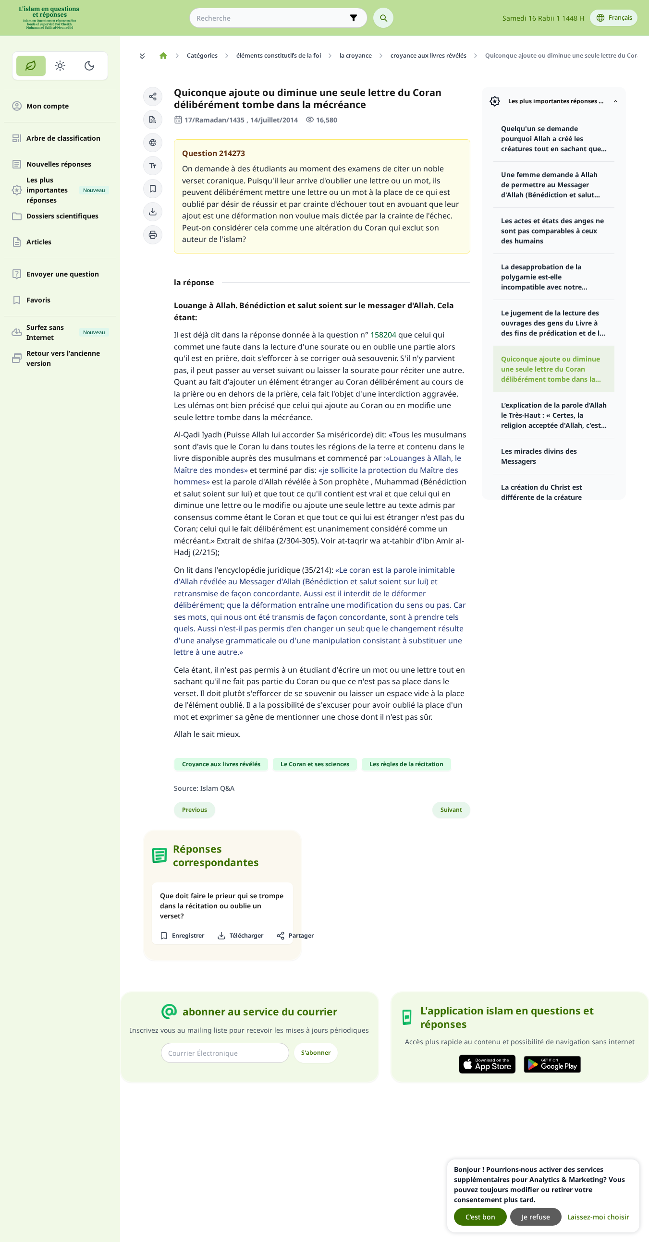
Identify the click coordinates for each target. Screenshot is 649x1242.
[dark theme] (89, 66)
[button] (152, 96)
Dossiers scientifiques (62, 216)
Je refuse (536, 1216)
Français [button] (620, 17)
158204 (383, 334)
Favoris (38, 300)
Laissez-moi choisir (598, 1216)
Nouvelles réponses (58, 164)
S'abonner (316, 1053)
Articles (38, 242)
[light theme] (60, 66)
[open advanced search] (353, 17)
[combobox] (271, 18)
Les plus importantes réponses (65, 190)
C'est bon (480, 1216)
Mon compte (47, 106)
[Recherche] (383, 18)
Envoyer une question (62, 274)
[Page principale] (163, 55)
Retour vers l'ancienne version (63, 358)
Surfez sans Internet (65, 332)
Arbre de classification (63, 138)
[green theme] (31, 66)
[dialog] (543, 1195)
